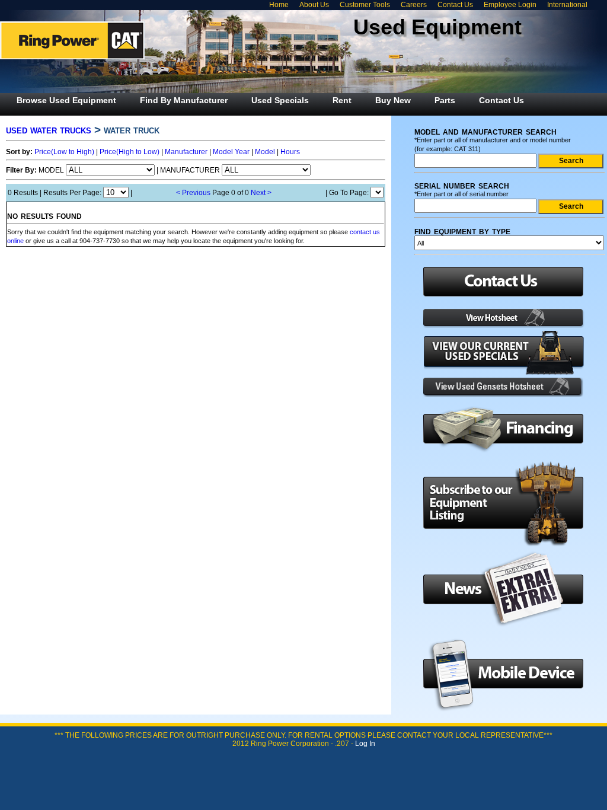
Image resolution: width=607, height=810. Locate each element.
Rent (342, 100)
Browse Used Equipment (66, 100)
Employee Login (510, 5)
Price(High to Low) (129, 152)
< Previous (193, 193)
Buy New (393, 100)
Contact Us (455, 5)
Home (279, 5)
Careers (414, 5)
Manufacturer (186, 152)
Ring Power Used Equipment (72, 40)
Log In (365, 743)
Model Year (231, 152)
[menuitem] (66, 100)
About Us (314, 5)
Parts (445, 100)
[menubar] (270, 100)
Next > (261, 193)
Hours (290, 152)
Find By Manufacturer (184, 100)
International (567, 5)
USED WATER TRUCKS (48, 129)
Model (265, 152)
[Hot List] (499, 325)
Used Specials (280, 100)
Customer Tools (365, 5)
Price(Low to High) (64, 152)
